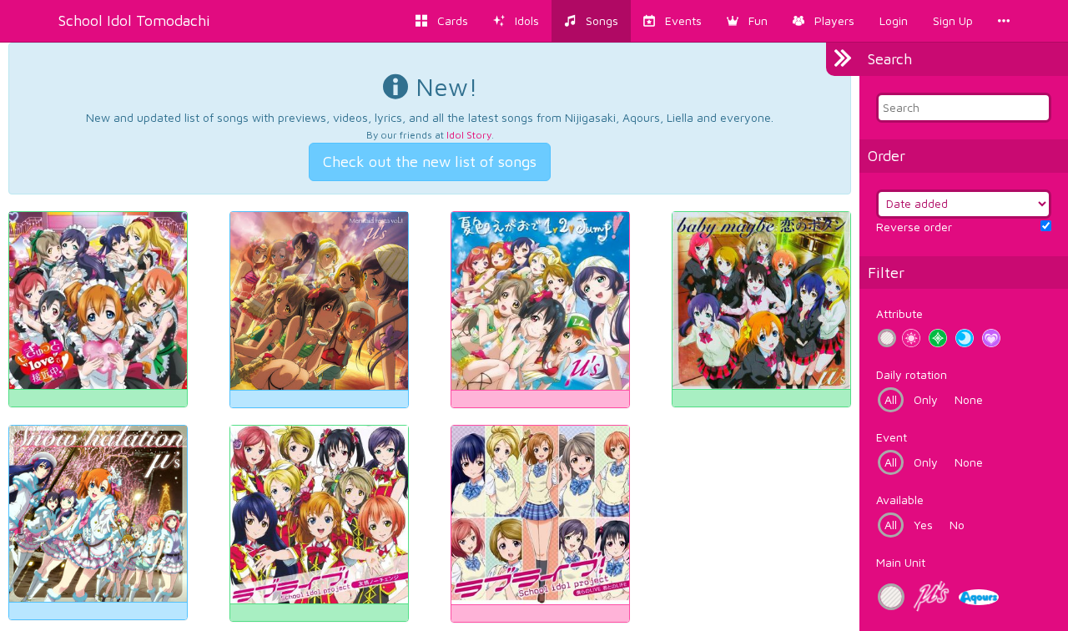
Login (893, 20)
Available (900, 499)
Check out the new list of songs (430, 161)
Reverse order (914, 227)
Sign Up (953, 20)
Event (891, 437)
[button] (747, 21)
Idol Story (468, 134)
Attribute (899, 313)
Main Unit (900, 562)
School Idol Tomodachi (134, 20)
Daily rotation (911, 374)
